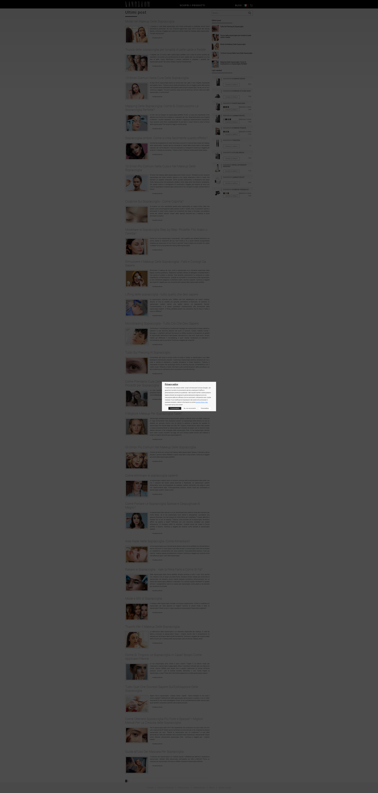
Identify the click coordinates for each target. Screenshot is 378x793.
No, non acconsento (190, 408)
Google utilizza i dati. (201, 402)
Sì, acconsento (174, 408)
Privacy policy (171, 384)
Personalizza (205, 408)
